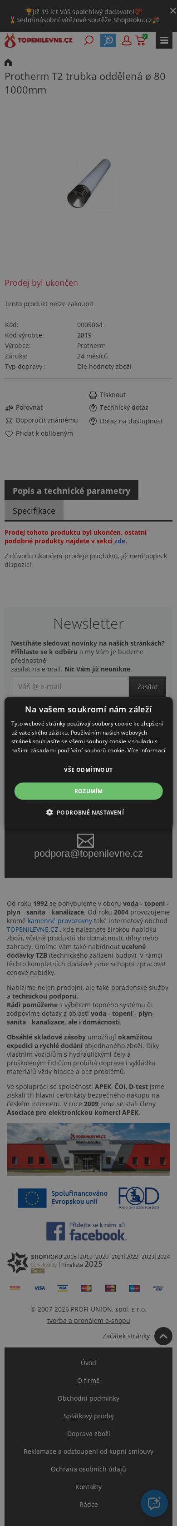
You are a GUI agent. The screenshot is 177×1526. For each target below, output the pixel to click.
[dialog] (89, 763)
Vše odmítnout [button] (88, 770)
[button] (88, 812)
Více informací (146, 750)
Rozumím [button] (88, 791)
